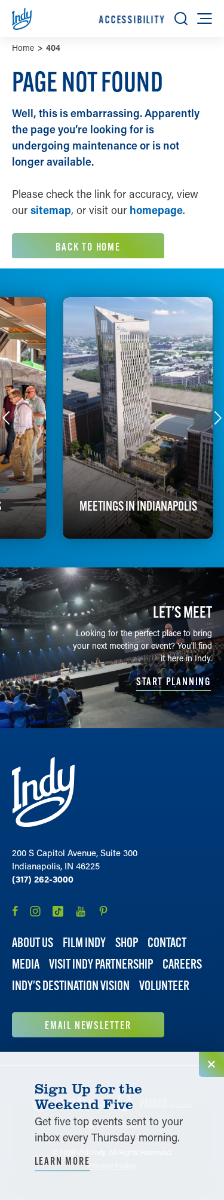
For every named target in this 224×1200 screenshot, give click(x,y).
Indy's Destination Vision (71, 986)
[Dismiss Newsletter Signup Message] (211, 1064)
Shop (126, 943)
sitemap (50, 210)
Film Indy (84, 943)
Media (25, 964)
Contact (167, 943)
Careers (182, 964)
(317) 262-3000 (42, 879)
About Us (32, 943)
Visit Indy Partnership (101, 964)
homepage (156, 210)
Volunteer (164, 986)
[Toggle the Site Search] (181, 18)
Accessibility (132, 19)
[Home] (43, 792)
